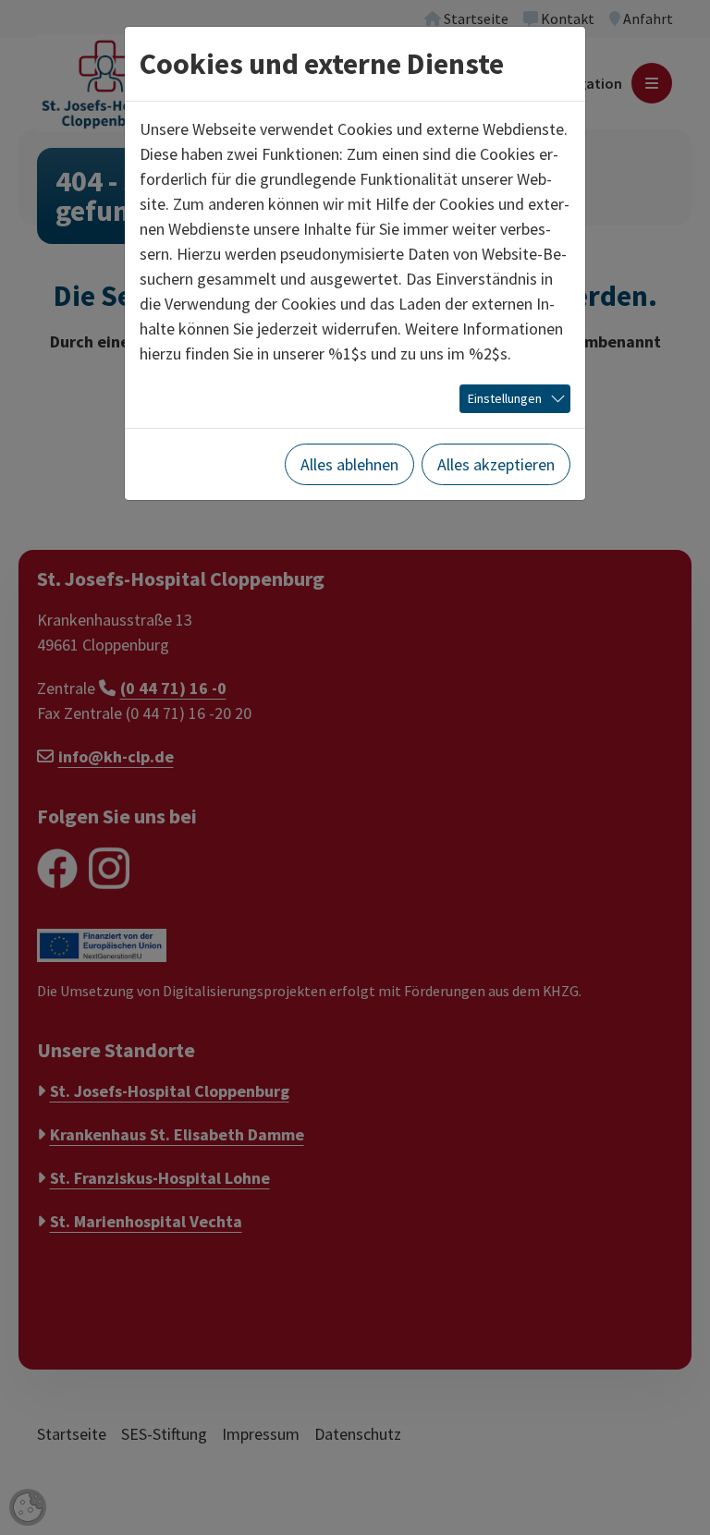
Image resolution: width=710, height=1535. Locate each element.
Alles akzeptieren (496, 464)
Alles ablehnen (349, 464)
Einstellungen (505, 398)
